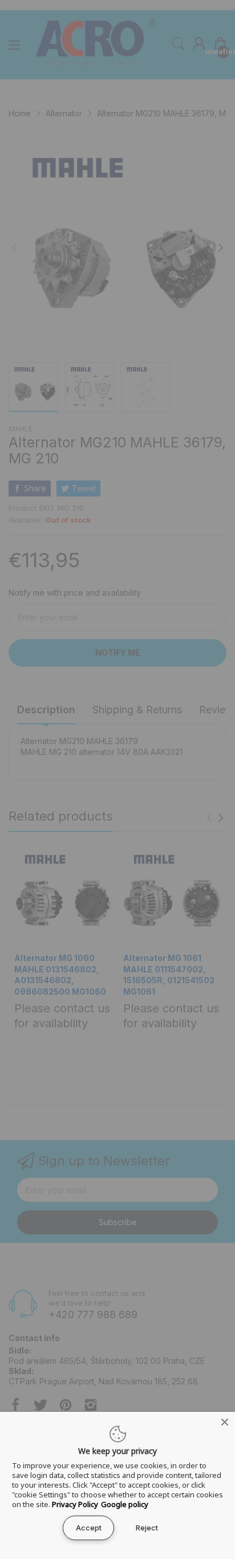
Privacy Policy (75, 1504)
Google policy (124, 1504)
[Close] (224, 1422)
